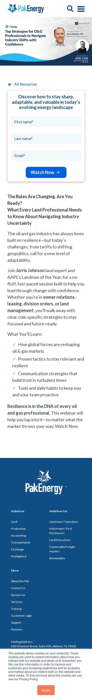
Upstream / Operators (63, 522)
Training (16, 609)
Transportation (20, 542)
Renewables (57, 558)
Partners (17, 629)
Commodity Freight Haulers (62, 549)
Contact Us (18, 588)
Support (16, 622)
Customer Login (21, 615)
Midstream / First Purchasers (60, 531)
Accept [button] (46, 690)
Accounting (18, 535)
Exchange (17, 549)
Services (16, 602)
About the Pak (20, 581)
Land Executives (60, 540)
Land (14, 522)
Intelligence (18, 556)
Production (18, 528)
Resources (18, 595)
